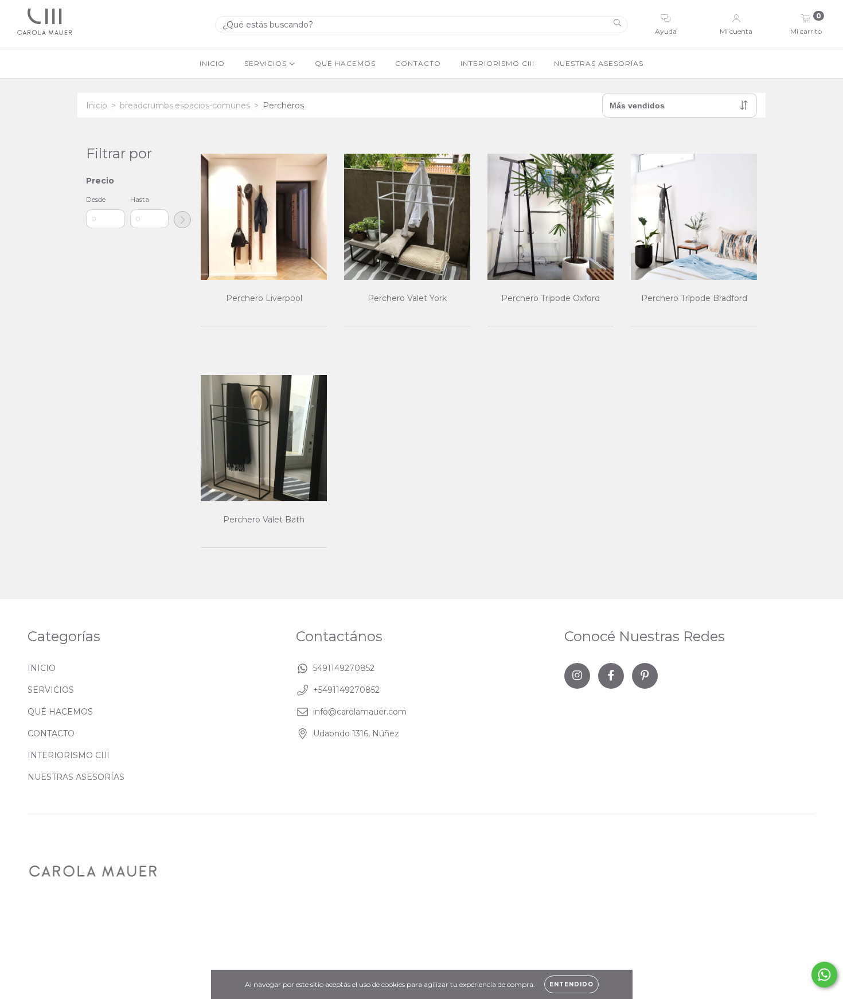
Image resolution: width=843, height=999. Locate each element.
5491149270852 (343, 668)
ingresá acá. (397, 928)
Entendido (571, 984)
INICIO (212, 63)
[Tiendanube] (779, 930)
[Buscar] (617, 24)
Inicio (96, 105)
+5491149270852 (346, 690)
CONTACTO (418, 63)
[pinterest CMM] (645, 676)
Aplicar (182, 219)
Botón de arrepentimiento (483, 928)
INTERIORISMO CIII (497, 63)
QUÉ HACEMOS (345, 63)
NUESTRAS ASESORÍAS (598, 63)
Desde (96, 199)
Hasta (139, 199)
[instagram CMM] (577, 676)
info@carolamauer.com (360, 712)
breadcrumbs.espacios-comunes (185, 105)
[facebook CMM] (611, 676)
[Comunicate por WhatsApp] (824, 975)
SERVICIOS (266, 63)
